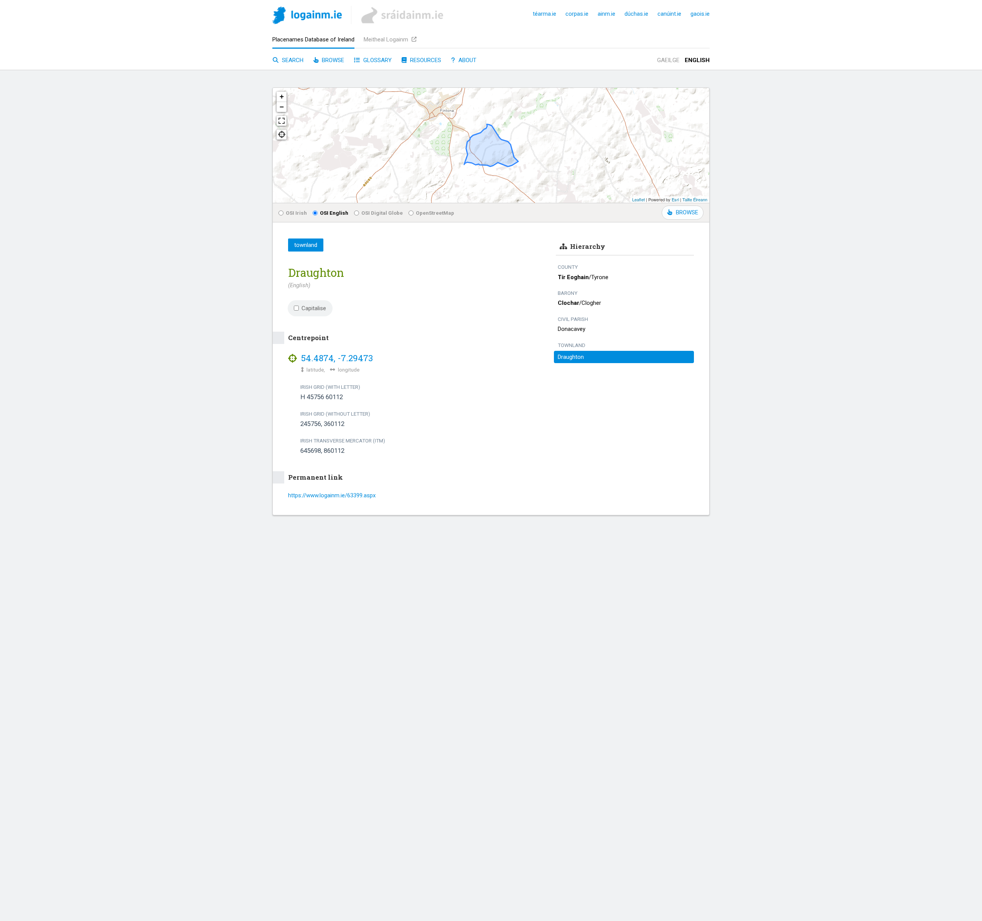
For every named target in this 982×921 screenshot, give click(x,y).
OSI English (334, 213)
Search (291, 60)
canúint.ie (669, 13)
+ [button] (282, 96)
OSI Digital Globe (382, 213)
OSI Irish (296, 213)
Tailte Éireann (694, 199)
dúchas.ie (636, 13)
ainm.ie (606, 13)
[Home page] (307, 17)
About (466, 60)
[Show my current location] (282, 135)
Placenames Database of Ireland (313, 39)
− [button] (282, 107)
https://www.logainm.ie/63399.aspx (332, 495)
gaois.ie (700, 13)
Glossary (377, 60)
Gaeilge (668, 60)
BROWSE (687, 212)
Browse (332, 60)
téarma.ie (544, 13)
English (697, 60)
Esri (675, 199)
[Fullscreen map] (282, 121)
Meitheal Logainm (387, 39)
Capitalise (314, 308)
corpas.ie (576, 13)
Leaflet (638, 199)
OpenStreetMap (435, 213)
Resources (425, 60)
